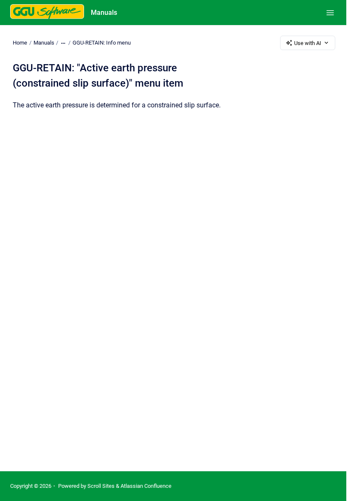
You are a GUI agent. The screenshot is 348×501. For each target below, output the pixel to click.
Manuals (104, 12)
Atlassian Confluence (146, 486)
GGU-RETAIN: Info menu (102, 42)
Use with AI (307, 43)
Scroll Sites (101, 486)
